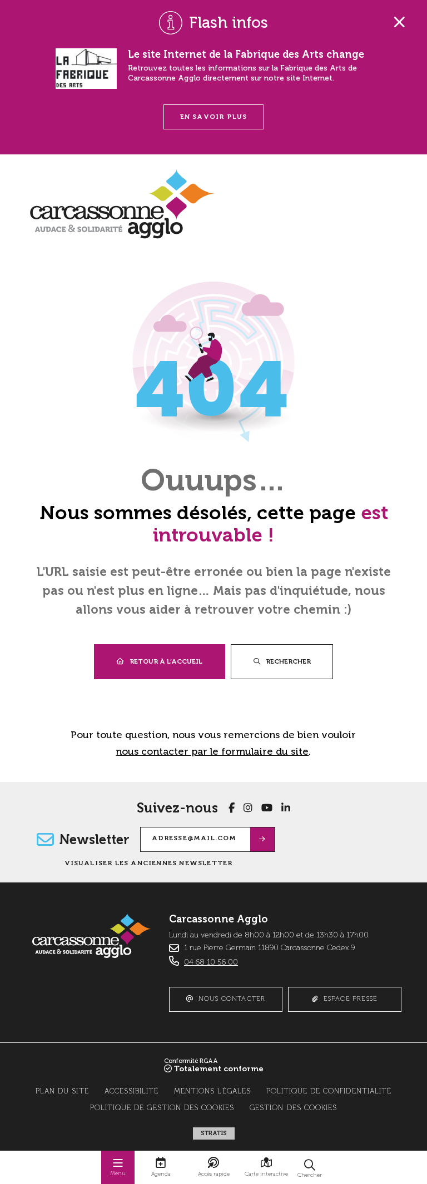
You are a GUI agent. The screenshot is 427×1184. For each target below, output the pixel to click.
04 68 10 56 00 (211, 962)
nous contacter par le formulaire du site (212, 751)
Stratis (214, 1133)
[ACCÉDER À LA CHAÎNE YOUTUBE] (266, 808)
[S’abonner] (262, 839)
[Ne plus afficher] (399, 22)
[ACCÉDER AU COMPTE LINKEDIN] (285, 808)
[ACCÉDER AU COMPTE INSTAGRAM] (248, 808)
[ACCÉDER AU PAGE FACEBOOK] (232, 808)
